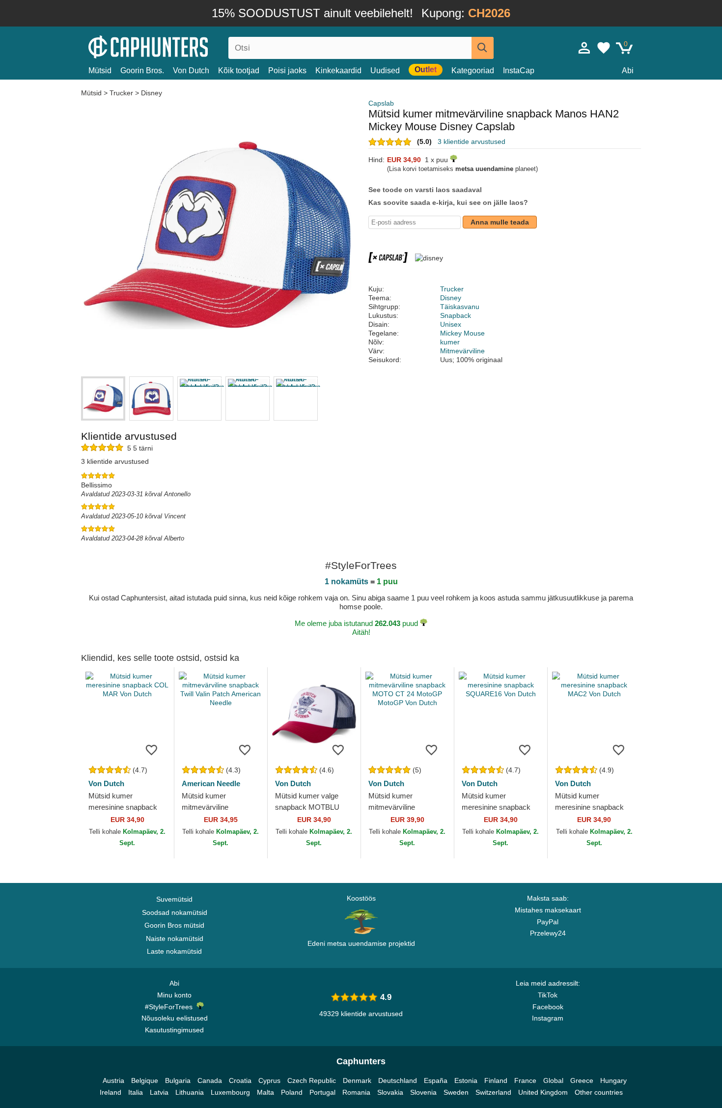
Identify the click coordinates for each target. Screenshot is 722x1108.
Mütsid (99, 70)
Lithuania (189, 1092)
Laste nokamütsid (174, 951)
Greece (581, 1080)
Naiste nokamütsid (174, 938)
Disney (151, 93)
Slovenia (423, 1092)
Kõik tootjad (238, 70)
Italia (135, 1092)
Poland (292, 1092)
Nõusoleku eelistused (174, 1018)
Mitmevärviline (462, 351)
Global (553, 1080)
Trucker (121, 93)
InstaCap (518, 70)
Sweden (456, 1092)
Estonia (465, 1080)
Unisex (450, 324)
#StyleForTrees (170, 1007)
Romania (356, 1092)
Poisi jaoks (287, 70)
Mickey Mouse (462, 333)
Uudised (385, 70)
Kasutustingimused (174, 1030)
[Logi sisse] (584, 48)
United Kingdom (543, 1092)
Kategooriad (472, 70)
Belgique (144, 1080)
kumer (450, 342)
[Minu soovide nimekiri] (603, 48)
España (435, 1080)
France (525, 1080)
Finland (495, 1080)
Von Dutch (191, 70)
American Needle (211, 783)
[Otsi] (483, 48)
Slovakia (390, 1092)
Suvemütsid (174, 899)
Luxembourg (230, 1092)
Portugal (322, 1092)
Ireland (110, 1092)
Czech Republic (311, 1080)
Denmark (357, 1080)
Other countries (599, 1092)
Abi (628, 70)
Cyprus (269, 1080)
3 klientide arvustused (471, 141)
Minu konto (174, 995)
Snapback (455, 315)
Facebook (547, 1007)
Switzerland (493, 1092)
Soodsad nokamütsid (174, 912)
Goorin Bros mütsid (174, 925)
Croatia (240, 1080)
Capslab (381, 103)
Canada (209, 1080)
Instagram (547, 1018)
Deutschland (397, 1080)
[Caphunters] (174, 45)
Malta (265, 1092)
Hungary (613, 1080)
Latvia (159, 1092)
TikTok (547, 995)
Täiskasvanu (459, 307)
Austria (113, 1080)
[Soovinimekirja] (152, 749)
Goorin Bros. (142, 70)
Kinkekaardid (338, 70)
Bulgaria (178, 1080)
